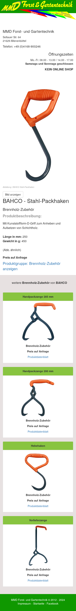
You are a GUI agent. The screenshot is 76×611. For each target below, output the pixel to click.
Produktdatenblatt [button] (38, 357)
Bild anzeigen (13, 194)
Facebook (52, 603)
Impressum (24, 603)
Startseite (38, 603)
